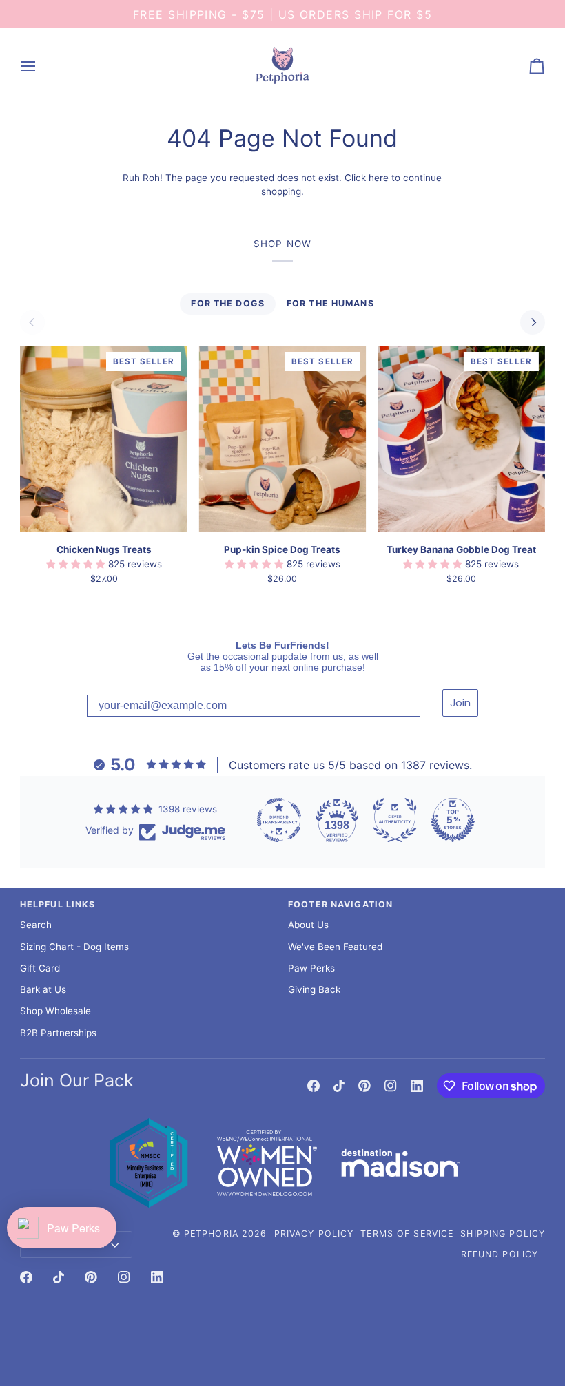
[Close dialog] (425, 557)
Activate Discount (360, 813)
